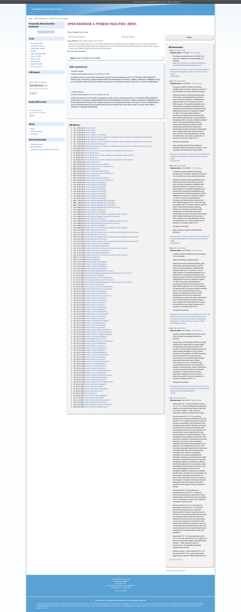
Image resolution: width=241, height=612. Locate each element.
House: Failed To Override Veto (96, 407)
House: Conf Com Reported (96, 302)
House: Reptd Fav (91, 148)
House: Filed (90, 128)
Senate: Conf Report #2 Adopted (97, 320)
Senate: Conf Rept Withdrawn (96, 311)
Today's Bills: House (37, 46)
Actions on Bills (36, 56)
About (33, 129)
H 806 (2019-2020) (179, 50)
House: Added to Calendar (95, 305)
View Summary (195, 53)
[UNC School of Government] (87, 2)
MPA (169, 2)
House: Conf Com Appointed (96, 291)
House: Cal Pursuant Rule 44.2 (95, 402)
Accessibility (123, 591)
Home (30, 18)
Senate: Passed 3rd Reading (96, 264)
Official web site (37, 144)
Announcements (36, 66)
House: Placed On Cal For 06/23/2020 (98, 277)
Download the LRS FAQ (46, 32)
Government (192, 69)
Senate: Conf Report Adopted (96, 336)
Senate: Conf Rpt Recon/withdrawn (98, 330)
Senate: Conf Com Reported (96, 307)
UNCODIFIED (175, 76)
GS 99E (183, 323)
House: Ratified (91, 393)
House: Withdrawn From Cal (96, 339)
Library (163, 2)
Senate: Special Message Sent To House (99, 271)
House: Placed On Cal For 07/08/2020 (98, 404)
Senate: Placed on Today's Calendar (99, 332)
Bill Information (36, 147)
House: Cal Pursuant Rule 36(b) (97, 164)
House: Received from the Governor (97, 400)
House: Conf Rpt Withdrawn (96, 309)
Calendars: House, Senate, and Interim (45, 149)
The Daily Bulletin (37, 43)
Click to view (83, 32)
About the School (138, 2)
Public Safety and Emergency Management (189, 389)
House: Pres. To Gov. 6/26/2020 (96, 395)
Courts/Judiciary (193, 314)
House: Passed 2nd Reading (96, 182)
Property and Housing (187, 388)
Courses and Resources (152, 2)
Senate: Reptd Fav (93, 257)
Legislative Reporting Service (47, 9)
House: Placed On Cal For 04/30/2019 (99, 166)
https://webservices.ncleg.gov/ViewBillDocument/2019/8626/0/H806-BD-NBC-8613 (189, 64)
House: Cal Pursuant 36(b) (94, 275)
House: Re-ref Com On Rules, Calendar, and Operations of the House (109, 150)
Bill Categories (36, 61)
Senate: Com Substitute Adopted (97, 246)
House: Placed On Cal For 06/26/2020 (99, 341)
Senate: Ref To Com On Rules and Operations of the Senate (106, 214)
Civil (201, 314)
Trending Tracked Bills (38, 54)
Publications (176, 2)
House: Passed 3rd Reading (95, 187)
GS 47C (173, 559)
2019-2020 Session (128, 37)
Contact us (34, 134)
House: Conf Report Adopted (95, 384)
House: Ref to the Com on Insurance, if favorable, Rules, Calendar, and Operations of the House (118, 137)
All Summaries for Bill (177, 570)
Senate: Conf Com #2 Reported (97, 314)
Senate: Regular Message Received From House (102, 207)
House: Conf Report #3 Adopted (96, 388)
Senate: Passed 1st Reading (95, 209)
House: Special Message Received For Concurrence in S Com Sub (108, 273)
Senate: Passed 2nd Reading (96, 262)
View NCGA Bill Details (76, 37)
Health (172, 74)
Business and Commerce (178, 69)
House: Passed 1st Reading (95, 135)
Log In (116, 591)
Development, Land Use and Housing (183, 316)
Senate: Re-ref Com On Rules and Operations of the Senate (106, 248)
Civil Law (207, 314)
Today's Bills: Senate (38, 48)
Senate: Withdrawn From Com (96, 230)
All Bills (33, 51)
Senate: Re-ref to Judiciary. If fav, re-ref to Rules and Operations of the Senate (112, 232)
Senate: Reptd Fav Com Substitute (97, 243)
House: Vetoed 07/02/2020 (94, 398)
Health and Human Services (197, 72)
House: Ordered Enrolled (94, 386)
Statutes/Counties (37, 64)
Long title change (77, 71)
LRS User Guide (36, 131)
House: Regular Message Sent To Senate (100, 200)
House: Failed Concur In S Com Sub (98, 289)
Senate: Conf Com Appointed (96, 293)
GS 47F (179, 559)
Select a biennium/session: (38, 82)
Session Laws (35, 59)
